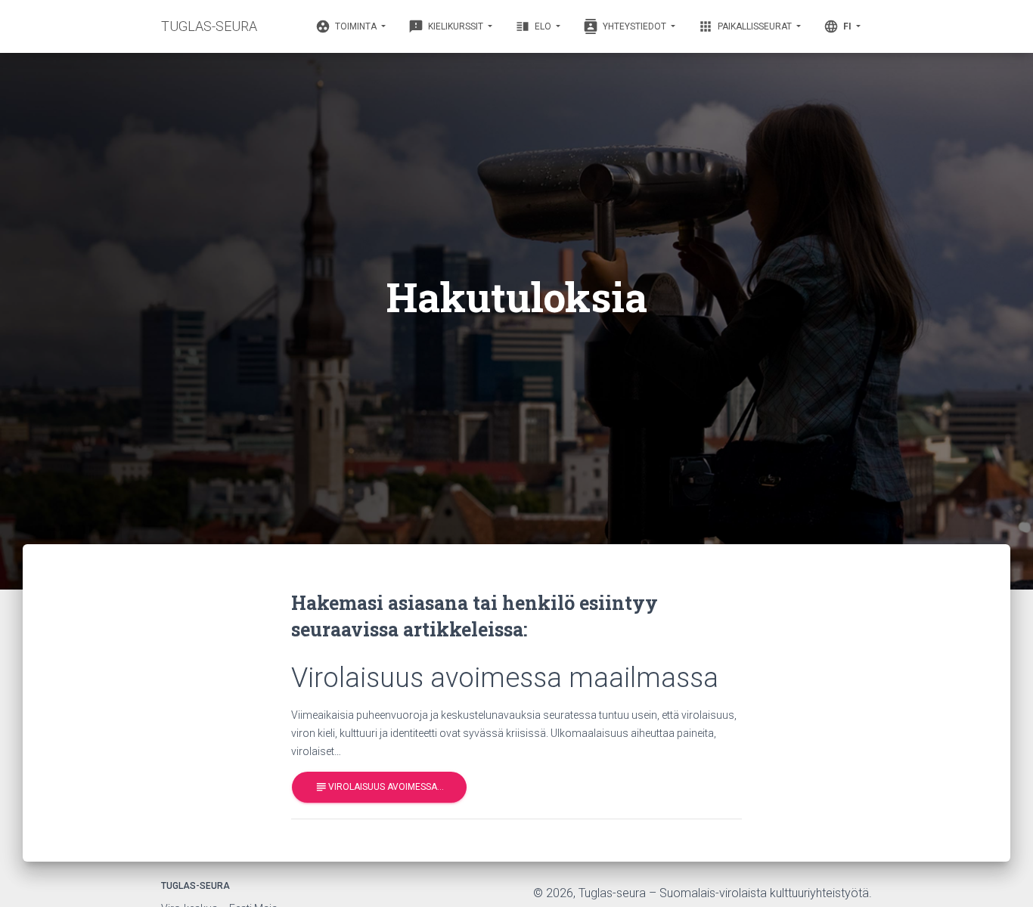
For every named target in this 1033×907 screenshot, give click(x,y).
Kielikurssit (446, 26)
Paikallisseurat (746, 26)
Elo (534, 26)
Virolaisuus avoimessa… (379, 787)
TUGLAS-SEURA (209, 26)
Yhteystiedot (626, 26)
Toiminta (347, 26)
